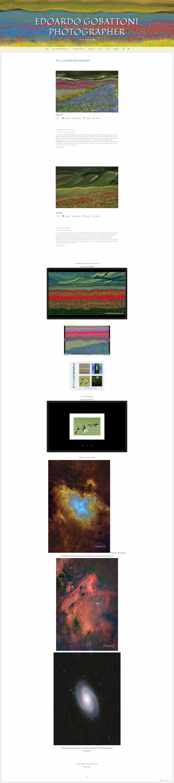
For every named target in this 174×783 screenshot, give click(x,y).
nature (74, 141)
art (78, 134)
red (71, 143)
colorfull (75, 136)
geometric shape (84, 138)
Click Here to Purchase (87, 266)
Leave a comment (60, 147)
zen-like (74, 145)
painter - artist (109, 141)
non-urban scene (86, 141)
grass (90, 138)
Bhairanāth (71, 129)
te (94, 143)
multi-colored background (105, 139)
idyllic (101, 138)
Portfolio (91, 49)
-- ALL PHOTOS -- (66, 132)
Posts (100, 49)
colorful (70, 136)
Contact (116, 49)
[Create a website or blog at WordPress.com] (87, 777)
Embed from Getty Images (70, 324)
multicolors (59, 141)
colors (80, 136)
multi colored (93, 139)
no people (78, 141)
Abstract (73, 132)
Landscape (115, 138)
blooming (103, 134)
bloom (98, 134)
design (97, 136)
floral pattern (65, 138)
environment (109, 136)
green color (96, 138)
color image (114, 134)
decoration (91, 136)
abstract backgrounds (70, 134)
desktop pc (102, 136)
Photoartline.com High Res (60, 49)
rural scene (75, 143)
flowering (76, 138)
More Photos (87, 750)
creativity (85, 136)
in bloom (106, 138)
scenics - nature (84, 143)
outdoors (93, 141)
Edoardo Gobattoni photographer (87, 27)
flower (71, 138)
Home (46, 49)
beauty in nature (91, 134)
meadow (74, 139)
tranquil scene (99, 143)
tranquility (107, 143)
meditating (80, 139)
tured (112, 143)
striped (91, 143)
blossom (108, 134)
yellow (69, 145)
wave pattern (63, 145)
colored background (61, 136)
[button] (82, 312)
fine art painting (112, 234)
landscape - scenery (61, 139)
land (110, 138)
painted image (100, 141)
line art (69, 139)
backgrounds (83, 134)
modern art (86, 139)
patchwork (66, 143)
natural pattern (67, 141)
